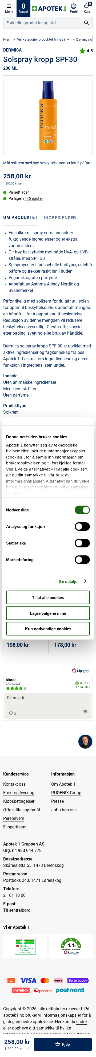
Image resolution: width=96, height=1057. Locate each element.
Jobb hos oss (64, 809)
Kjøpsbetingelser (18, 801)
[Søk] (87, 23)
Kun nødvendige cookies (48, 629)
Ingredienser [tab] (60, 218)
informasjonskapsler (61, 1015)
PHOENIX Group (66, 792)
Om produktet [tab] (20, 217)
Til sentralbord (16, 910)
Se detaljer (69, 581)
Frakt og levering (18, 792)
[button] (71, 946)
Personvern (13, 818)
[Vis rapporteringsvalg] (85, 712)
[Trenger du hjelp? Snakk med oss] (85, 741)
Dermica (12, 50)
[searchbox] (42, 23)
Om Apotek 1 (63, 784)
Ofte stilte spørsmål (21, 809)
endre (81, 1021)
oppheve (20, 1028)
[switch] (82, 526)
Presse (57, 801)
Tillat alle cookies (48, 597)
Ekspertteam (15, 826)
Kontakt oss (14, 784)
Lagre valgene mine (48, 613)
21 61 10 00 (14, 895)
